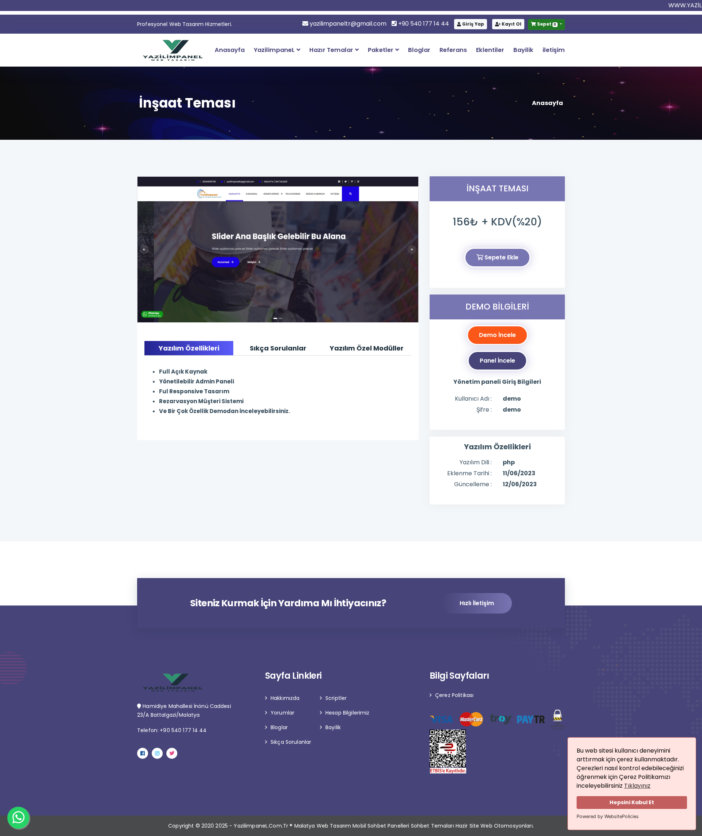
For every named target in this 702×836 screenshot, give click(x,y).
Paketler (381, 50)
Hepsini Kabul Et (631, 802)
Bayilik (523, 50)
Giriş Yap (472, 24)
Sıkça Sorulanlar (291, 742)
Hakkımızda (285, 698)
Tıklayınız (637, 785)
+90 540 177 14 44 (423, 23)
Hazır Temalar (332, 50)
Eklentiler (490, 50)
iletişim (554, 50)
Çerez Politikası (454, 695)
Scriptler (336, 698)
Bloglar (419, 50)
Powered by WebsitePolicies (608, 816)
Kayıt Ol (511, 24)
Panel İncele (497, 360)
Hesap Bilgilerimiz (347, 712)
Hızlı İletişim (477, 603)
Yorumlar (282, 712)
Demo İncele (497, 335)
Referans (453, 50)
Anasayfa (230, 50)
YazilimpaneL (275, 50)
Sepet (546, 24)
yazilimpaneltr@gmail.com (348, 23)
